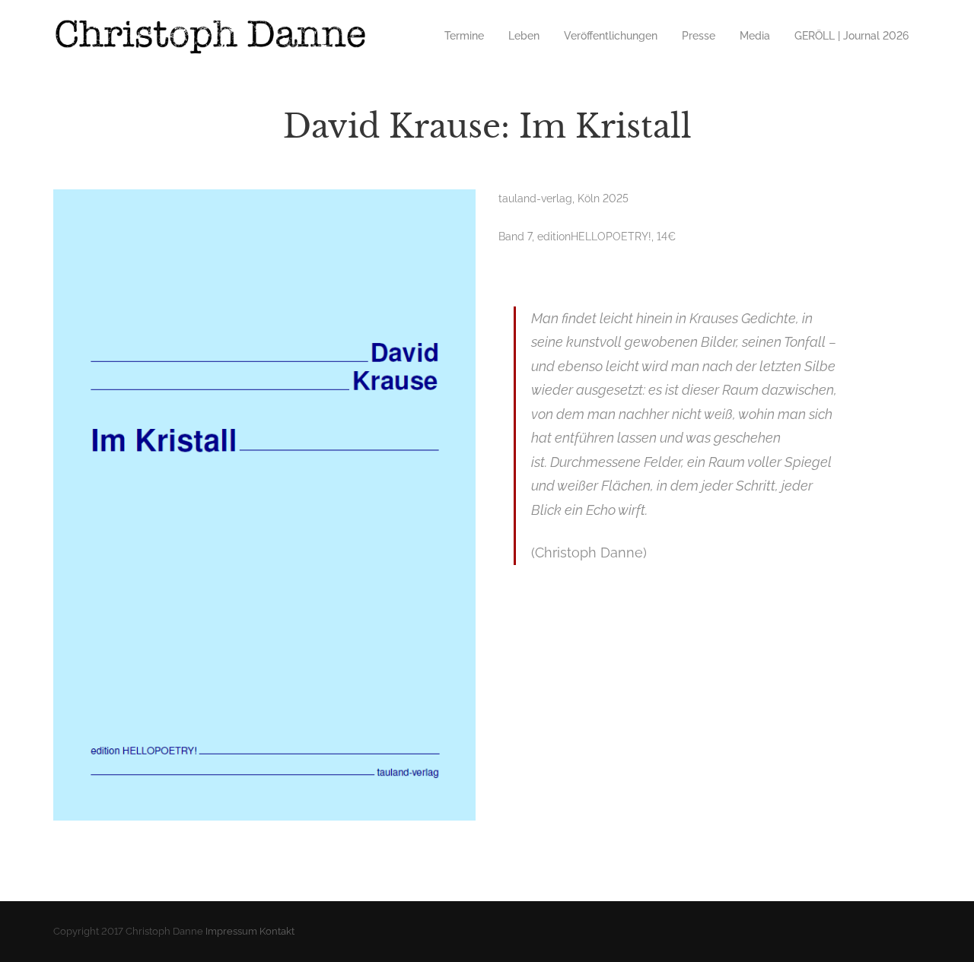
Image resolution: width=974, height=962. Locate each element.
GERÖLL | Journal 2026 (851, 36)
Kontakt (276, 931)
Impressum (231, 931)
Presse (698, 36)
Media (755, 36)
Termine (464, 36)
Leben (524, 36)
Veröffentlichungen (610, 36)
